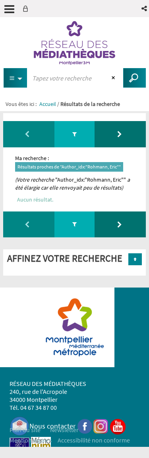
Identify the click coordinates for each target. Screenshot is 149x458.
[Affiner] (74, 134)
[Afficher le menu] (9, 9)
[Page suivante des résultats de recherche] (120, 134)
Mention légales (31, 440)
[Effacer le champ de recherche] (114, 78)
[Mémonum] (41, 446)
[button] (145, 8)
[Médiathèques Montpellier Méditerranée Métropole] (74, 43)
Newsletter (64, 430)
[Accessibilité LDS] (19, 446)
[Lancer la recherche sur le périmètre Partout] (134, 78)
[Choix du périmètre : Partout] (15, 78)
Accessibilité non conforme (94, 440)
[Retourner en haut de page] (135, 259)
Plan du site (25, 430)
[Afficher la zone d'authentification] (27, 8)
